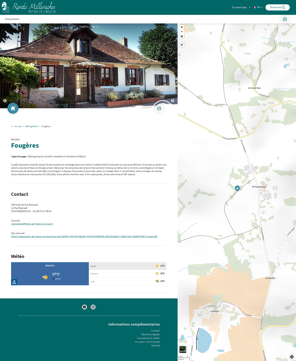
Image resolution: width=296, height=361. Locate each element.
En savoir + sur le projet (147, 342)
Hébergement (31, 126)
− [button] (182, 32)
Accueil (18, 126)
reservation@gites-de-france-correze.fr (32, 224)
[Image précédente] (5, 65)
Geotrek (155, 345)
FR (258, 7)
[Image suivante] (173, 65)
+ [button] (182, 27)
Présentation (12, 19)
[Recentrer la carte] (181, 44)
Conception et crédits (148, 338)
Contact (155, 330)
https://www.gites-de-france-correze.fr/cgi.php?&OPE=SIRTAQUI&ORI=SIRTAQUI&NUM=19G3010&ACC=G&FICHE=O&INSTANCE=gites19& (84, 236)
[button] (181, 36)
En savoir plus (239, 7)
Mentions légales (151, 334)
